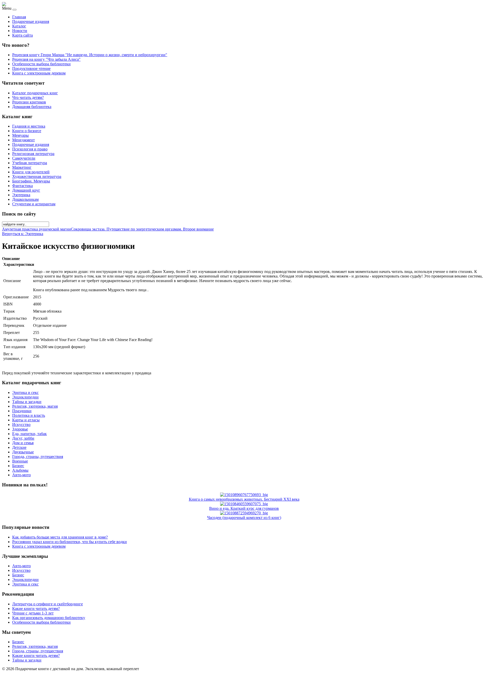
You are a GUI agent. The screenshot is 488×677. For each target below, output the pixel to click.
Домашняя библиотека (31, 106)
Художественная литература (36, 176)
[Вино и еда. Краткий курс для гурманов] (244, 504)
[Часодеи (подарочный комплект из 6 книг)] (244, 513)
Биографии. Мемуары (31, 181)
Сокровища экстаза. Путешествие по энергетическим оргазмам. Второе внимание (142, 229)
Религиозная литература (33, 153)
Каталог (19, 26)
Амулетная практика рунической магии (36, 229)
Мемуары (20, 135)
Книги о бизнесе (26, 131)
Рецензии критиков (29, 102)
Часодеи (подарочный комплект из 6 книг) (244, 517)
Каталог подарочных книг (35, 93)
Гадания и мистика (28, 126)
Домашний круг (26, 190)
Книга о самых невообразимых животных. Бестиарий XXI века (244, 499)
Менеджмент (23, 140)
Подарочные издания (30, 21)
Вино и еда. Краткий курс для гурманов (244, 508)
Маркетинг (22, 167)
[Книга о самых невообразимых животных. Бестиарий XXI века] (244, 495)
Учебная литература (29, 163)
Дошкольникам (25, 199)
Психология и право (30, 149)
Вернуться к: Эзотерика (22, 234)
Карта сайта (22, 35)
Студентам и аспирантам (33, 204)
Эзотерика (21, 195)
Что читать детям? (28, 97)
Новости (19, 30)
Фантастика (22, 185)
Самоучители (23, 158)
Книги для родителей (31, 172)
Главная (19, 17)
